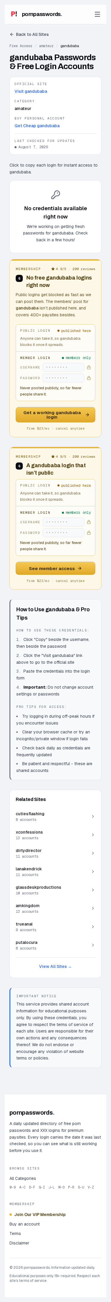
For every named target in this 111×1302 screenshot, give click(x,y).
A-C (22, 1187)
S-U (81, 1187)
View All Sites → (55, 966)
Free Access (20, 46)
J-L (52, 1187)
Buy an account (24, 1224)
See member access (52, 568)
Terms (15, 1233)
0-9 (12, 1187)
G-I (42, 1187)
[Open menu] (97, 14)
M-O (61, 1187)
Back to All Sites (32, 34)
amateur (46, 46)
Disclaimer (19, 1243)
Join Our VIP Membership (40, 1214)
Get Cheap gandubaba (37, 125)
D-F (32, 1187)
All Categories (22, 1178)
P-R (71, 1187)
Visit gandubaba (31, 91)
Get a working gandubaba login (52, 415)
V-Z (91, 1187)
